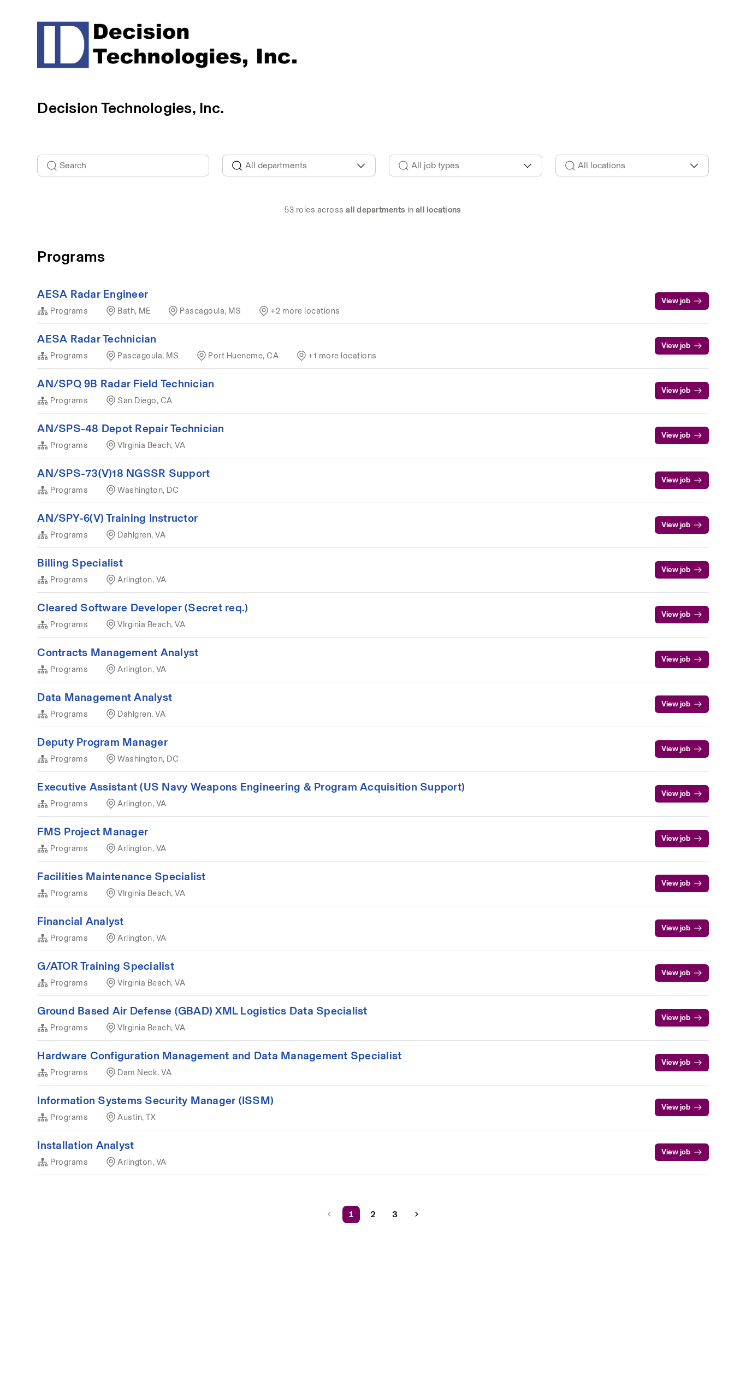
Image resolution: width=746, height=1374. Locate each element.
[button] (416, 1214)
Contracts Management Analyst (117, 652)
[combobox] (299, 165)
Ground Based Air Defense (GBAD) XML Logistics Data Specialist (202, 1011)
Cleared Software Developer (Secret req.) (142, 607)
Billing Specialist (80, 563)
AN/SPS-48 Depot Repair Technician (130, 428)
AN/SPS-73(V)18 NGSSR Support (123, 473)
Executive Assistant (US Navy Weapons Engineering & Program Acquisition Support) (251, 787)
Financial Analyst (80, 921)
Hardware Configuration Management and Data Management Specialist (219, 1055)
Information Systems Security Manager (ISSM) (155, 1100)
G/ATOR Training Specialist (105, 966)
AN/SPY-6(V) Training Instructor (117, 518)
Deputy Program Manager (102, 742)
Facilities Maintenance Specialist (121, 876)
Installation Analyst (85, 1145)
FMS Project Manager (92, 831)
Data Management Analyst (104, 697)
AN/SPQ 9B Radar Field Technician (125, 383)
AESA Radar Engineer (92, 294)
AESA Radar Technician (96, 339)
